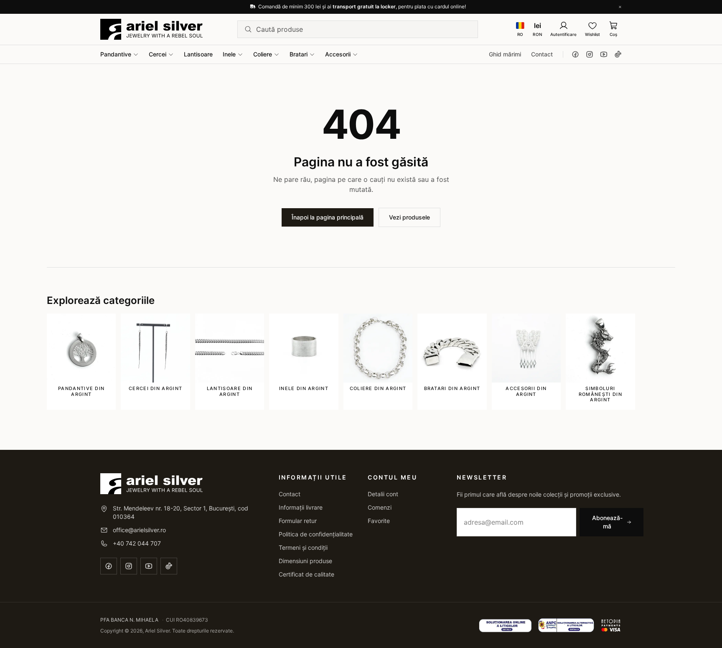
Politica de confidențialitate (316, 534)
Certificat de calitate (306, 574)
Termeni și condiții (303, 547)
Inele (229, 54)
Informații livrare (301, 507)
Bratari (299, 54)
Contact (542, 54)
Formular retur (298, 520)
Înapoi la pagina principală (328, 217)
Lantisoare (198, 54)
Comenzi (380, 507)
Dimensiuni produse (305, 560)
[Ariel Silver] (151, 29)
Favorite (379, 520)
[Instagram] (589, 54)
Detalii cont (383, 493)
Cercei (157, 54)
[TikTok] (618, 54)
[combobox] (363, 29)
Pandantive (115, 54)
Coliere (262, 54)
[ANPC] (566, 625)
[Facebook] (575, 54)
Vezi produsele (409, 217)
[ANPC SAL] (505, 625)
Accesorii (338, 54)
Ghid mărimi (505, 54)
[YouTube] (604, 54)
